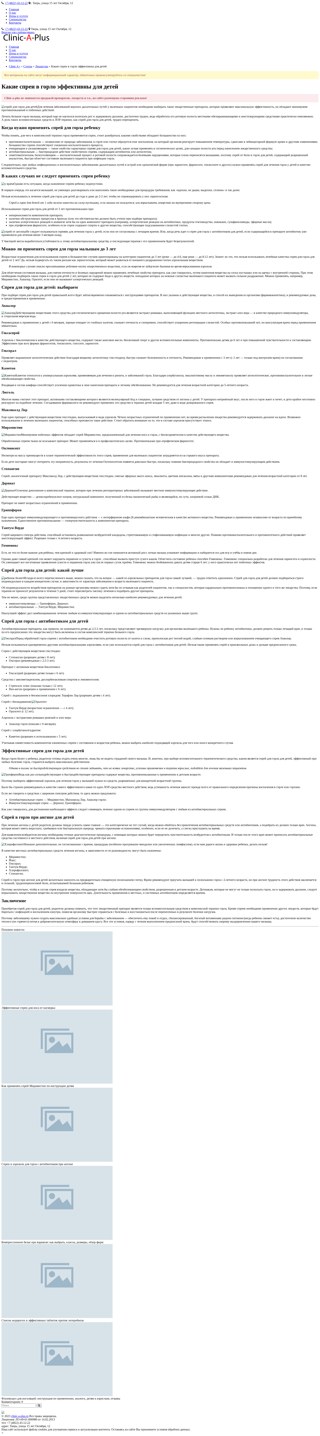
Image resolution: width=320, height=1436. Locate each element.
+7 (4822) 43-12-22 (16, 3)
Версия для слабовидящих (18, 32)
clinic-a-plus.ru (20, 1416)
